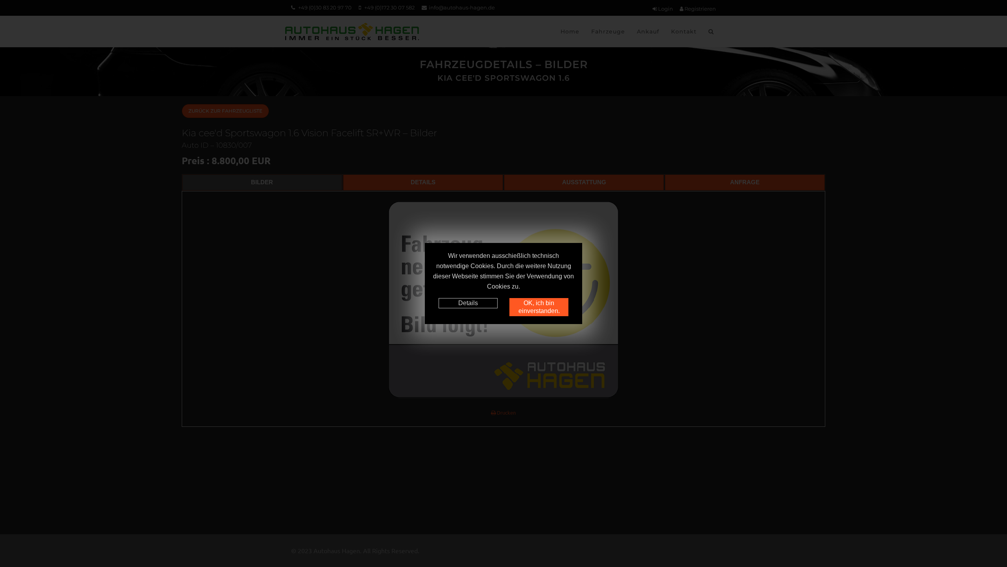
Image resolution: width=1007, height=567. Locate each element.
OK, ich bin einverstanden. (539, 307)
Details (468, 303)
